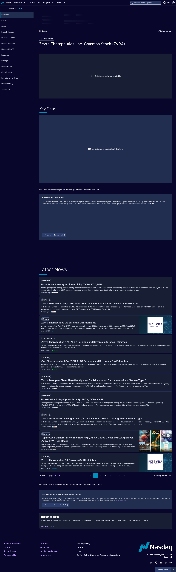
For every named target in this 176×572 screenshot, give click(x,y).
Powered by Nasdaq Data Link (55, 505)
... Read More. (151, 204)
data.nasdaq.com (122, 500)
